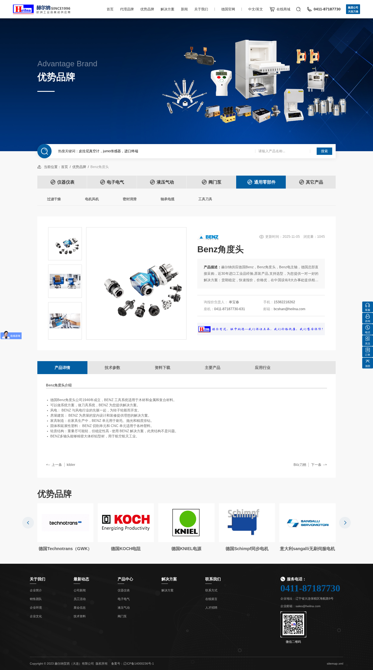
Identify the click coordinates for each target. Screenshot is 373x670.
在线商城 (283, 9)
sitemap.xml (335, 663)
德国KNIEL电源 (186, 548)
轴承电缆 (167, 199)
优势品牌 (147, 9)
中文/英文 (255, 9)
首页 (110, 9)
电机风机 (92, 199)
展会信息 (80, 607)
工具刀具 (205, 199)
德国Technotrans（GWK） (65, 548)
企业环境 (36, 607)
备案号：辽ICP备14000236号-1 (132, 663)
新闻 (184, 9)
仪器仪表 (65, 182)
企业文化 (36, 616)
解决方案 (167, 9)
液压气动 (165, 182)
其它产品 (314, 182)
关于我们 (201, 9)
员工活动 (80, 599)
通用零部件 (265, 182)
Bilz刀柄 (300, 465)
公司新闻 (80, 590)
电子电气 (115, 182)
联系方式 (211, 590)
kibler (71, 465)
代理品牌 (127, 9)
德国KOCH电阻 (126, 548)
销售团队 (36, 599)
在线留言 (211, 599)
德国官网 (228, 9)
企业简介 (36, 590)
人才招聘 (211, 607)
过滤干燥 (54, 199)
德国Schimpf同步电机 (247, 548)
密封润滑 (130, 199)
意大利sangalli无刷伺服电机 (307, 548)
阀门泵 (215, 182)
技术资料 (80, 616)
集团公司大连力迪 (353, 9)
